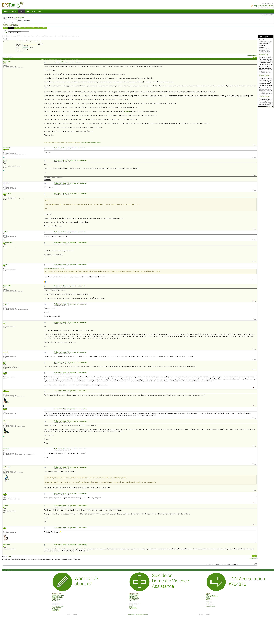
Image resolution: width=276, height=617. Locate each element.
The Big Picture (55, 594)
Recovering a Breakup (56, 607)
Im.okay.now (6, 148)
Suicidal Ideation (132, 607)
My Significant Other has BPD (58, 606)
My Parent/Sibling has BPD (57, 605)
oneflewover (6, 467)
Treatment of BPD (55, 598)
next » (255, 55)
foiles (4, 390)
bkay (4, 493)
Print (255, 57)
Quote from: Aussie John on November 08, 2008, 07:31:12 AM (54, 268)
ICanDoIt (5, 264)
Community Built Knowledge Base (18, 36)
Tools (33, 11)
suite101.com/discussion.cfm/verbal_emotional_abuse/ (91, 142)
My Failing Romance (56, 608)
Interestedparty (7, 242)
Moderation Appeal (210, 604)
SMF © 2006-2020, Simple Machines (142, 614)
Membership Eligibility (133, 604)
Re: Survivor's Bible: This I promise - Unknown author (70, 148)
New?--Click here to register (38, 27)
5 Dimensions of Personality (58, 595)
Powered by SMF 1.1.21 (132, 614)
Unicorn (5, 322)
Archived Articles (55, 610)
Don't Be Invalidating (133, 597)
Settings (208, 602)
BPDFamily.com (6, 36)
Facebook (208, 598)
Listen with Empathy (133, 596)
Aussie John (7, 62)
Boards (10, 27)
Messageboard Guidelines (134, 605)
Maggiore (6, 304)
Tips (27, 11)
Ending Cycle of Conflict (134, 595)
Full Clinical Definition (56, 599)
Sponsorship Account (210, 606)
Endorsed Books (55, 609)
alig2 (4, 527)
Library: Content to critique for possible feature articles (40, 36)
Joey (4, 362)
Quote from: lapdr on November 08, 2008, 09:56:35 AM (52, 197)
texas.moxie (6, 183)
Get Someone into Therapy (57, 597)
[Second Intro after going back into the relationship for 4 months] (3, 406)
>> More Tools (132, 600)
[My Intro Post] (3, 240)
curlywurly (6, 505)
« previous (250, 55)
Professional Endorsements (212, 596)
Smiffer (5, 232)
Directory (131, 606)
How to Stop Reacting (133, 594)
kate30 (5, 372)
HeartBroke (6, 544)
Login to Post (26, 27)
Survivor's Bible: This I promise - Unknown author (68, 36)
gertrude (5, 352)
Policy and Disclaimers (210, 595)
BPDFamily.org (209, 599)
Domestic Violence (133, 608)
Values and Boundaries (134, 598)
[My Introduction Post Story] (3, 170)
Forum (21, 11)
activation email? (16, 19)
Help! (5, 27)
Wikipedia (208, 597)
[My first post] (3, 157)
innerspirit (6, 449)
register (22, 17)
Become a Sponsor (210, 605)
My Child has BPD (55, 604)
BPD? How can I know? (57, 596)
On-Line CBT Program (133, 599)
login (17, 17)
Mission (207, 594)
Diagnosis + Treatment (10, 11)
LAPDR (5, 160)
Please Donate (18, 27)
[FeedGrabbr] (265, 106)
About (39, 11)
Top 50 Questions (55, 600)
